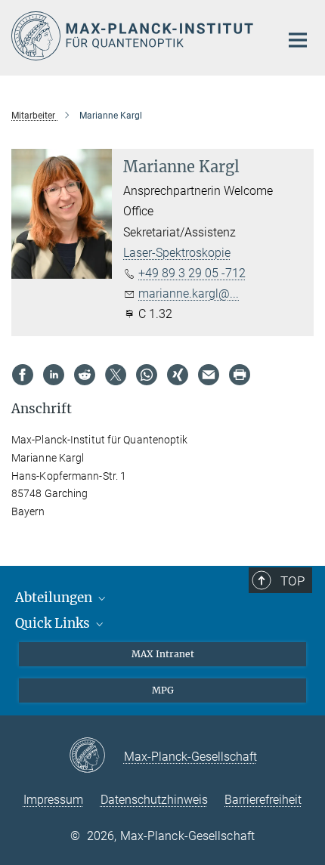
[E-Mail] (208, 374)
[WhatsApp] (146, 374)
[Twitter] (115, 374)
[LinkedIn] (53, 374)
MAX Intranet (163, 654)
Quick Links (54, 623)
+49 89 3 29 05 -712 (192, 273)
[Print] (239, 374)
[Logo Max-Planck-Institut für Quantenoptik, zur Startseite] (134, 35)
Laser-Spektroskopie (177, 253)
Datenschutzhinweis (154, 799)
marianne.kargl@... (188, 293)
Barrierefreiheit (263, 799)
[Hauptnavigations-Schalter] (298, 40)
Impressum (53, 799)
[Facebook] (22, 374)
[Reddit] (84, 374)
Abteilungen (55, 597)
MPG (163, 690)
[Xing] (177, 374)
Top (292, 581)
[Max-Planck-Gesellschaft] (96, 756)
